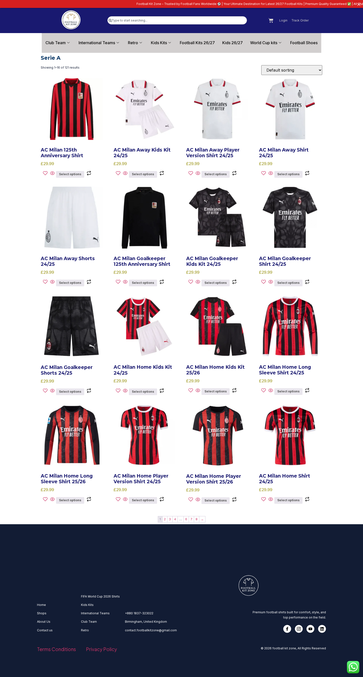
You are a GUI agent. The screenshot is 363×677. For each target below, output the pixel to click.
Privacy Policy (101, 649)
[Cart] (270, 20)
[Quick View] (52, 173)
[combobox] (177, 20)
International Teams (97, 42)
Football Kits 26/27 (197, 42)
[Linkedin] (322, 629)
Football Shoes (304, 42)
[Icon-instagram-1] (299, 629)
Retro (133, 42)
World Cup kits (263, 42)
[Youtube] (310, 629)
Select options (70, 174)
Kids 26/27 (232, 42)
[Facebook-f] (287, 629)
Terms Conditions (56, 649)
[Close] (358, 4)
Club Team (55, 42)
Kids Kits (159, 42)
